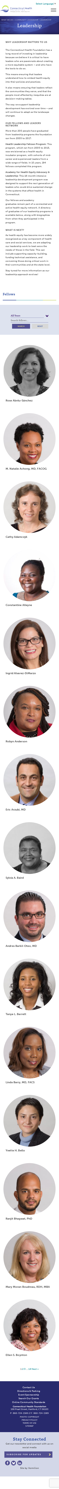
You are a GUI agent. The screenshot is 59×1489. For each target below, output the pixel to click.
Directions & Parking (28, 1391)
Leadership (45, 20)
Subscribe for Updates (24, 1454)
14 (29, 1369)
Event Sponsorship (28, 1394)
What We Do (7, 20)
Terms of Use (29, 1423)
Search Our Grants (29, 1398)
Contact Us (29, 1387)
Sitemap (29, 1426)
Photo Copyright (29, 1417)
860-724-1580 (20, 1413)
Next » (35, 1369)
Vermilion (33, 1468)
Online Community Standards (28, 1402)
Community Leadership (26, 20)
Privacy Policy (29, 1420)
